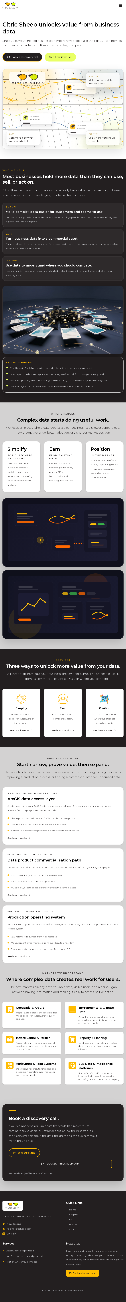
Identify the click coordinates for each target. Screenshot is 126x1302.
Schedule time (26, 1152)
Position (73, 1224)
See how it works (60, 57)
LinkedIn (11, 1233)
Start (71, 1229)
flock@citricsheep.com (62, 1163)
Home (72, 1209)
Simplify (73, 1214)
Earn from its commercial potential (24, 1256)
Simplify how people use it (20, 1250)
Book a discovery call (24, 57)
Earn (71, 1219)
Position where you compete (21, 1261)
